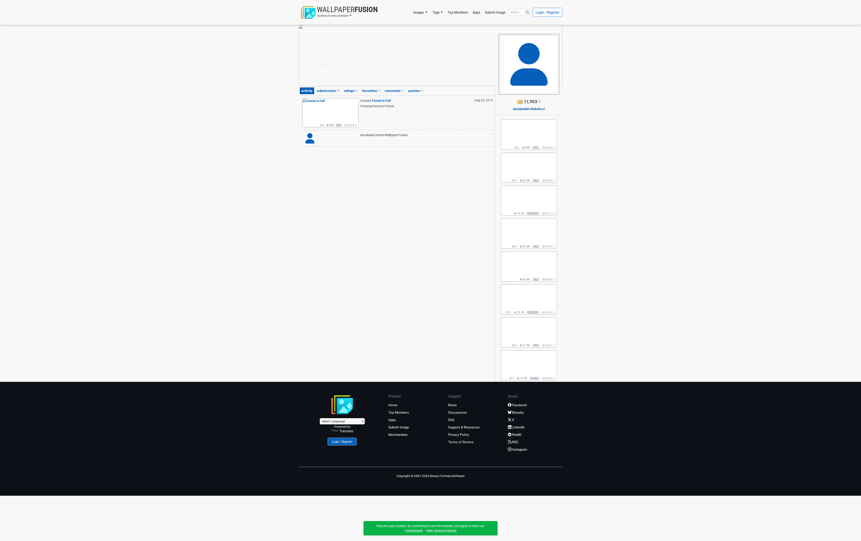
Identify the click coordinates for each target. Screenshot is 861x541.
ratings (351, 91)
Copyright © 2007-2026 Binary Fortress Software (430, 476)
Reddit (517, 435)
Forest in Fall (381, 100)
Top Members (458, 12)
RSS (515, 442)
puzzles (415, 91)
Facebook (519, 405)
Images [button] (418, 12)
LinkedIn (518, 427)
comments (394, 91)
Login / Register (547, 12)
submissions (328, 91)
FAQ (451, 420)
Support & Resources (464, 427)
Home (393, 405)
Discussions (457, 413)
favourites (371, 91)
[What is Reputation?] (539, 101)
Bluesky (518, 413)
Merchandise (398, 435)
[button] (339, 12)
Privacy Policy (458, 435)
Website (527, 109)
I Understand (414, 530)
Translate (346, 431)
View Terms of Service (441, 530)
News (452, 405)
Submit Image (495, 12)
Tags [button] (436, 12)
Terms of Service (461, 442)
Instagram (519, 450)
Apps (476, 12)
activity (307, 91)
